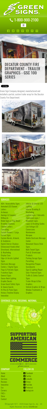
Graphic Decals (6, 281)
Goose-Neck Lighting (8, 278)
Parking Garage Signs (34, 258)
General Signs (6, 275)
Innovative (4, 384)
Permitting (30, 261)
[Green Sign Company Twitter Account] (13, 31)
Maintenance (30, 232)
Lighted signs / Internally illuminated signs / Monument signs (35, 218)
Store (3, 396)
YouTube (29, 384)
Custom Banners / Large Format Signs (10, 234)
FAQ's (3, 393)
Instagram (30, 390)
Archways (4, 212)
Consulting (5, 229)
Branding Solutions (8, 223)
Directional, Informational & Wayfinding (10, 251)
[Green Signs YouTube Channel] (27, 31)
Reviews (4, 381)
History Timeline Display (10, 292)
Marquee (29, 235)
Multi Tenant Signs (33, 249)
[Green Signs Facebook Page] (8, 31)
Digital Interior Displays (10, 243)
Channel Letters (7, 226)
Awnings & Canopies (8, 215)
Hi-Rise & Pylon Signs (9, 289)
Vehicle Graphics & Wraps (35, 287)
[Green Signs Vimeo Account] (22, 31)
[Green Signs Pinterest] (32, 31)
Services (4, 379)
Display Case (5, 255)
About (3, 376)
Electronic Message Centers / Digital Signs (9, 265)
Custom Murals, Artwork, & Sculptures (10, 239)
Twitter (28, 376)
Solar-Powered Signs (33, 272)
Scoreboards (30, 266)
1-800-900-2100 (26, 20)
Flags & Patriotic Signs (9, 269)
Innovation (4, 295)
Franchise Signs (7, 272)
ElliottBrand (33, 406)
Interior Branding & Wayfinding (33, 211)
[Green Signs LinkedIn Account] (18, 31)
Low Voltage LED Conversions (32, 228)
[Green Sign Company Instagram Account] (37, 31)
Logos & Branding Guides (35, 223)
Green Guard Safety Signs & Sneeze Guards (10, 285)
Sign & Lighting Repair (34, 269)
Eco (2, 387)
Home (3, 373)
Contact (4, 399)
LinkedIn (29, 379)
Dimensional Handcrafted (10, 246)
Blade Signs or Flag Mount (10, 220)
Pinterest (29, 387)
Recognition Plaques (33, 264)
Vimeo (28, 381)
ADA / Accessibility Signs (10, 203)
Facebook (29, 373)
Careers (4, 390)
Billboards (4, 218)
